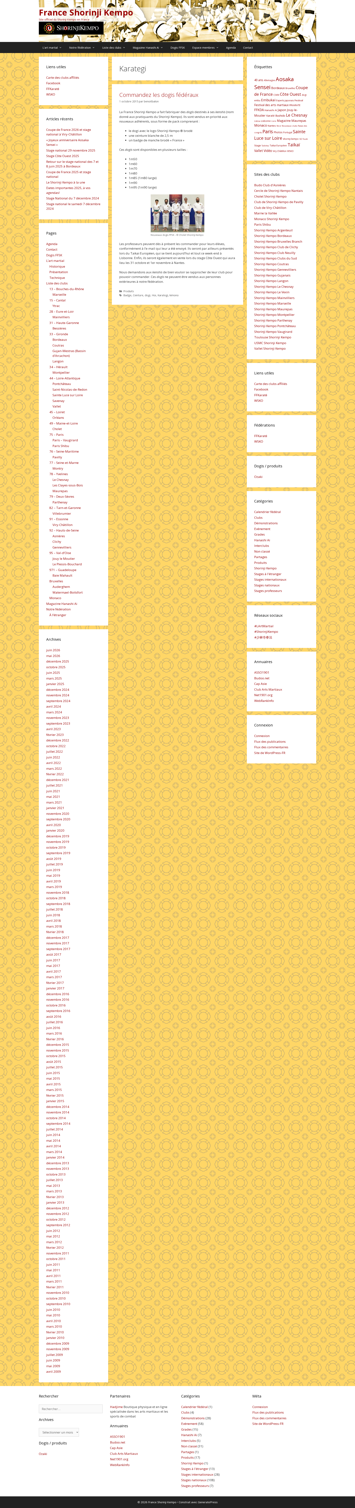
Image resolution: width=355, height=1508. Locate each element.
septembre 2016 (58, 1011)
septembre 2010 (58, 1304)
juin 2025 (53, 672)
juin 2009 (53, 1360)
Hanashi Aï (271, 110)
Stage (257, 145)
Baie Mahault (62, 575)
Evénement (262, 529)
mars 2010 (54, 1326)
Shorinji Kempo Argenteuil (273, 230)
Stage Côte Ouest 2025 (62, 156)
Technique (57, 278)
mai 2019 (53, 875)
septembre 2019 (58, 853)
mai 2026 (53, 656)
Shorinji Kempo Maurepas (273, 309)
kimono (174, 295)
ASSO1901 (261, 672)
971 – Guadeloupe (62, 570)
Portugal (287, 132)
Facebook (53, 83)
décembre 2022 (57, 740)
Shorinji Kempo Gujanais (272, 275)
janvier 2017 (55, 988)
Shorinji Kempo (265, 568)
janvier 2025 (55, 684)
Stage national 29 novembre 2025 (70, 150)
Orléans (58, 417)
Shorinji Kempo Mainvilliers (274, 298)
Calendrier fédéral (267, 512)
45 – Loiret (57, 412)
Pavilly (57, 457)
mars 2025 (54, 678)
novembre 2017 (57, 943)
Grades (259, 534)
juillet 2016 (54, 1022)
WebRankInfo (264, 701)
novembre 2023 (57, 718)
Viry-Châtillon (62, 525)
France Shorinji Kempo (86, 12)
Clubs (258, 517)
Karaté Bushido (275, 115)
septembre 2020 (58, 819)
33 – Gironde (58, 334)
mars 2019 (54, 887)
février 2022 (55, 774)
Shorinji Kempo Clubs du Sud (275, 258)
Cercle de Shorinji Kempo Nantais (278, 190)
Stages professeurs (268, 591)
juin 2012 (53, 1231)
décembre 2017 (57, 937)
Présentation (58, 272)
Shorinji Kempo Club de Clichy (276, 247)
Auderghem (61, 587)
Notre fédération (80, 47)
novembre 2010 (57, 1292)
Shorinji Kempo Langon (271, 281)
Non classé (262, 551)
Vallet (57, 406)
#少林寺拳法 (263, 637)
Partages (260, 557)
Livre (273, 121)
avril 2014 (53, 1146)
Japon (282, 110)
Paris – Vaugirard (65, 440)
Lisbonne (266, 121)
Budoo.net (261, 678)
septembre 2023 (58, 723)
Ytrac (56, 306)
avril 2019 (53, 881)
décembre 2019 (57, 836)
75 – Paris (56, 434)
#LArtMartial (263, 626)
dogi (147, 295)
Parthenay (60, 502)
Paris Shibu (61, 446)
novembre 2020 (57, 813)
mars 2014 (54, 1152)
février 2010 (55, 1332)
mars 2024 (54, 712)
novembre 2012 (57, 1214)
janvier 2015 (55, 1101)
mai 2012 (53, 1236)
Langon (58, 361)
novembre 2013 (57, 1168)
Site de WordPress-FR (269, 753)
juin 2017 (53, 960)
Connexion (262, 736)
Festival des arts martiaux (271, 105)
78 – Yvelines (58, 474)
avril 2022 (53, 763)
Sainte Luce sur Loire (68, 395)
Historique (57, 266)
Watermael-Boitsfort (68, 592)
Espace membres (203, 47)
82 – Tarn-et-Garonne (65, 508)
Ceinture (138, 295)
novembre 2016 (57, 999)
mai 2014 (53, 1140)
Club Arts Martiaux (268, 689)
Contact (248, 47)
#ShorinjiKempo (266, 631)
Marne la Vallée (265, 213)
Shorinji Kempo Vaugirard (273, 332)
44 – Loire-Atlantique (64, 378)
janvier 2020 (55, 830)
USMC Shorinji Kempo (270, 343)
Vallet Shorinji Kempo (270, 348)
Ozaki (258, 477)
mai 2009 (53, 1366)
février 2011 (55, 1287)
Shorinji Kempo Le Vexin (271, 292)
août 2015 (53, 1061)
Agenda (231, 47)
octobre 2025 (56, 667)
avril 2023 (53, 729)
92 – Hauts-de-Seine (64, 530)
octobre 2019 (56, 847)
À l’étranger (57, 615)
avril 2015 (53, 1084)
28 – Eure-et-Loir (61, 311)
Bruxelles (56, 581)
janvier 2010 (55, 1338)
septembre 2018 (58, 904)
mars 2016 (54, 1033)
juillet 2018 (54, 909)
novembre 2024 (57, 695)
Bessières (59, 328)
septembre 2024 (58, 701)
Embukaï (268, 100)
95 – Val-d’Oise (60, 553)
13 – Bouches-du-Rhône (66, 289)
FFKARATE (294, 105)
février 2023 (55, 735)
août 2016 (53, 1016)
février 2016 (55, 1039)
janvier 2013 (55, 1202)
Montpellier (61, 372)
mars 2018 (54, 926)
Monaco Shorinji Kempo (271, 219)
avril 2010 (53, 1321)
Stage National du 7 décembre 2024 (72, 198)
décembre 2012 (57, 1208)
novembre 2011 (57, 1253)
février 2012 (55, 1247)
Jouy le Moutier (64, 558)
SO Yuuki (303, 139)
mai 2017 (53, 966)
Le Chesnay (61, 480)
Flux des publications (270, 741)
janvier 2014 (55, 1157)
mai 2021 (53, 796)
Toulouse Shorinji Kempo (272, 337)
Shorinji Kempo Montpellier (274, 315)
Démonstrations (266, 523)
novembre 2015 (57, 1050)
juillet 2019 (54, 864)
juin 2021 (53, 791)
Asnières (59, 536)
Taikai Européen (278, 145)
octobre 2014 (56, 1118)
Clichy (57, 541)
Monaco (55, 598)
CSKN (276, 94)
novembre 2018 (57, 892)
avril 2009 (53, 1371)
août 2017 (53, 954)
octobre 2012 (56, 1219)
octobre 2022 (56, 746)
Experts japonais (285, 100)
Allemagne (269, 80)
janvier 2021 (55, 808)
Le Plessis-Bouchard (67, 564)
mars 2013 (54, 1191)
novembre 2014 (57, 1112)
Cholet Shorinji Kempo (270, 196)
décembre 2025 (57, 661)
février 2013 (55, 1197)
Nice (279, 126)
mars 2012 (54, 1242)
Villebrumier (62, 513)
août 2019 (53, 859)
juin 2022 (53, 757)
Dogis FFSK (177, 47)
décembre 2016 (57, 994)
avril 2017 (53, 971)
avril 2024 (53, 706)
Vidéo (268, 150)
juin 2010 (53, 1309)
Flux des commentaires (271, 747)
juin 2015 (53, 1073)
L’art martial (50, 47)
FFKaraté (52, 89)
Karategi (163, 295)
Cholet (57, 429)
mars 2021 (54, 802)
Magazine (284, 121)
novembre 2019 (57, 842)
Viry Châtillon (279, 151)
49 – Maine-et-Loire (63, 423)
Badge (127, 295)
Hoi (154, 295)
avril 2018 (53, 920)
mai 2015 (53, 1078)
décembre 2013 (57, 1163)
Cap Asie (260, 684)
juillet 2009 (54, 1355)
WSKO (50, 94)
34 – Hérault (58, 367)
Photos (278, 132)
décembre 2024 (57, 689)
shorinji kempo (291, 138)
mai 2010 (53, 1315)
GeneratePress (208, 1502)
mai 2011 (53, 1270)
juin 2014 (53, 1135)
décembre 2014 (57, 1107)
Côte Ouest (290, 94)
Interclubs (261, 546)
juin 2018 (53, 915)
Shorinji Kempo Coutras (271, 264)
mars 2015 (54, 1090)
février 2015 (55, 1095)
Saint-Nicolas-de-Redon (70, 389)
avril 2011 (53, 1276)
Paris (268, 131)
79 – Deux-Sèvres (61, 496)
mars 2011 (54, 1281)
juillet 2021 (54, 785)
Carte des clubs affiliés (62, 77)
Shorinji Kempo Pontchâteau (275, 326)
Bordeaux (60, 339)
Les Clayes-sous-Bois (68, 485)
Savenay (59, 401)
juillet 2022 (54, 751)
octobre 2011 (56, 1259)
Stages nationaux (267, 585)
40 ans (258, 80)
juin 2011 (53, 1264)
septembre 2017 (58, 949)
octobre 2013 (56, 1174)
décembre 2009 (57, 1343)
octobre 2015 (56, 1056)
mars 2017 (54, 977)
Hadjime (116, 1407)
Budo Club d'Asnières (270, 185)
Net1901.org (263, 695)
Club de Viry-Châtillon (270, 208)
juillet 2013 (54, 1180)
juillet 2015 (54, 1067)
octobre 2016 (56, 1005)
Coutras (58, 345)
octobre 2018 (56, 898)
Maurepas (60, 491)
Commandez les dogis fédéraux (158, 95)
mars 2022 (54, 768)
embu (257, 100)
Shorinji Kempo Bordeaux (273, 236)
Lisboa (257, 121)
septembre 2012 (58, 1225)
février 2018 (55, 932)
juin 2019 (53, 870)
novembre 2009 (57, 1349)
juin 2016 (53, 1028)
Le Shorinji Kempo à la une (65, 182)
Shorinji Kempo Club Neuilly (274, 253)
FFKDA (259, 110)
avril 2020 (53, 825)
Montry (58, 468)
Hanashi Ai (262, 540)
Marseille (59, 294)
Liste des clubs (111, 47)
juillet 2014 (54, 1129)
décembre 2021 (57, 780)
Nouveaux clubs (289, 126)
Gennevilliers (62, 547)
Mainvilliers (61, 317)
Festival (299, 100)
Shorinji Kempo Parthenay (273, 320)
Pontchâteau (62, 384)
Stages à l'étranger (267, 574)
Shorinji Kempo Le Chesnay (274, 286)
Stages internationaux (270, 579)
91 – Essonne (58, 519)
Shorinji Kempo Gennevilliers (275, 269)
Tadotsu (265, 145)
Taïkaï (294, 145)
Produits (128, 291)
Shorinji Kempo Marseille (272, 303)
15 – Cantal (57, 300)
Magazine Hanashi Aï (146, 47)
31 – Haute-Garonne (64, 323)
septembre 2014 (58, 1123)
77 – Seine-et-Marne (64, 463)
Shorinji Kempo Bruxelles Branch (278, 241)
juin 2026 (53, 650)
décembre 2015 (57, 1044)
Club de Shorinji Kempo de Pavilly (278, 202)
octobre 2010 (56, 1298)
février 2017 (55, 983)
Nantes (272, 125)
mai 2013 (53, 1185)
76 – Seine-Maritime (64, 451)
